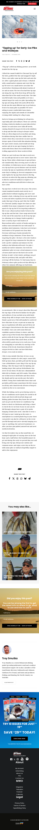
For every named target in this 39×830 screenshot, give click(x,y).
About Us (19, 773)
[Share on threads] (21, 61)
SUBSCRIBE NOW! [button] (19, 738)
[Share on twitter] (19, 61)
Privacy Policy (19, 803)
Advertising (19, 771)
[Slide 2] (19, 41)
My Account (19, 768)
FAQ (19, 776)
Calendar (19, 794)
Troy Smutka (6, 54)
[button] (11, 760)
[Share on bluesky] (26, 61)
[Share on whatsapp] (24, 61)
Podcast (20, 792)
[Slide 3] (22, 41)
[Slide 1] (17, 41)
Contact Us (19, 778)
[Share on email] (29, 61)
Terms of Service (19, 805)
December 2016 (16, 54)
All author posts (9, 682)
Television (19, 789)
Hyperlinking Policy (19, 808)
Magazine (19, 787)
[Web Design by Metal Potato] (19, 824)
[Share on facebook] (16, 61)
